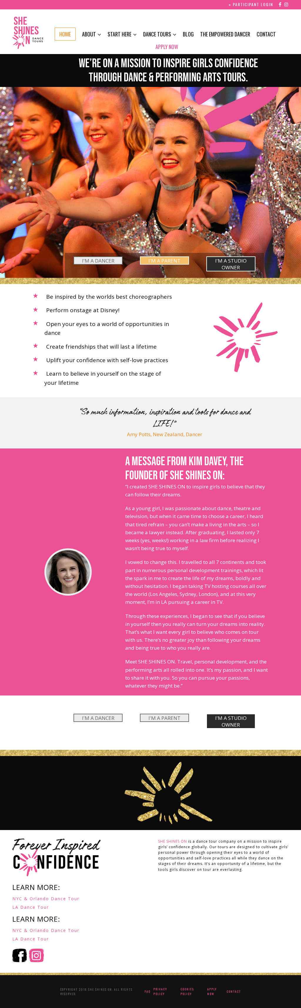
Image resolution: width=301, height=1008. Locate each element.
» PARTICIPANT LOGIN (251, 4)
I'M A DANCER (98, 260)
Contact (266, 34)
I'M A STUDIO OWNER (231, 264)
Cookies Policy (187, 991)
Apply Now (166, 47)
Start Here (119, 34)
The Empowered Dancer (225, 34)
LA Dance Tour (30, 907)
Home (65, 34)
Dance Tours (157, 34)
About (89, 34)
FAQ (147, 991)
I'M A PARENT (164, 260)
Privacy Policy (160, 991)
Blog (188, 34)
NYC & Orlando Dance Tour (45, 898)
